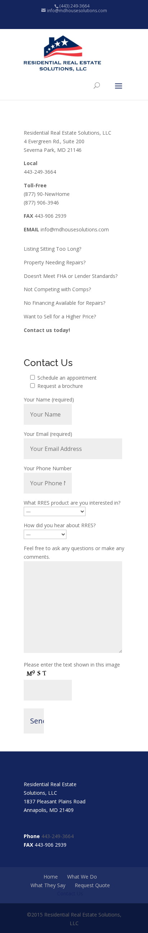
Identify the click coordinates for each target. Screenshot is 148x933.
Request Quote (92, 885)
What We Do (82, 876)
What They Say (48, 885)
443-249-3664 (57, 836)
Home (50, 876)
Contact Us (70, 893)
